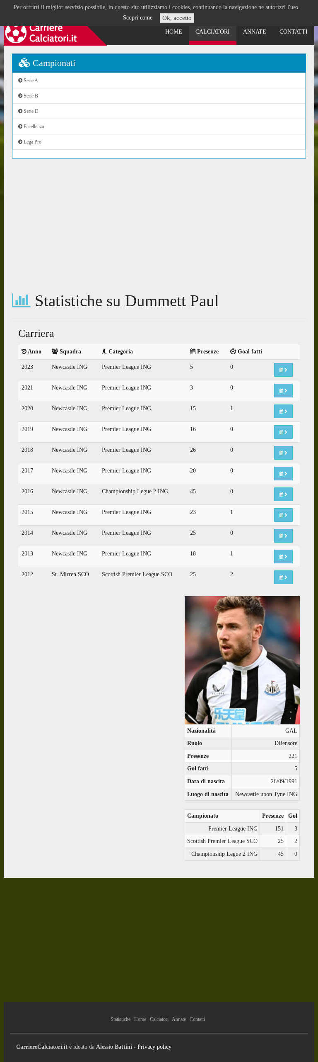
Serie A (30, 80)
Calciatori (212, 32)
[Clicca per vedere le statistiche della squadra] (283, 370)
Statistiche (120, 1019)
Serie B (30, 96)
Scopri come (137, 18)
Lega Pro (31, 142)
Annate (254, 32)
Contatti (293, 32)
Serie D (30, 111)
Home (173, 32)
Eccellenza (33, 126)
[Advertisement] (159, 225)
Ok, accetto (177, 18)
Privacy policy (154, 1047)
